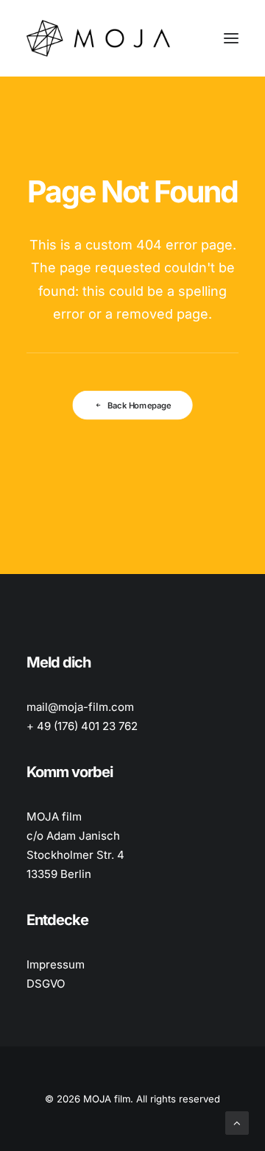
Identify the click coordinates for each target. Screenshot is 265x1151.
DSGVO (45, 984)
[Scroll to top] (237, 1122)
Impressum (55, 964)
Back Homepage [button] (139, 405)
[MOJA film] (98, 38)
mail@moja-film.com (80, 707)
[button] (231, 38)
